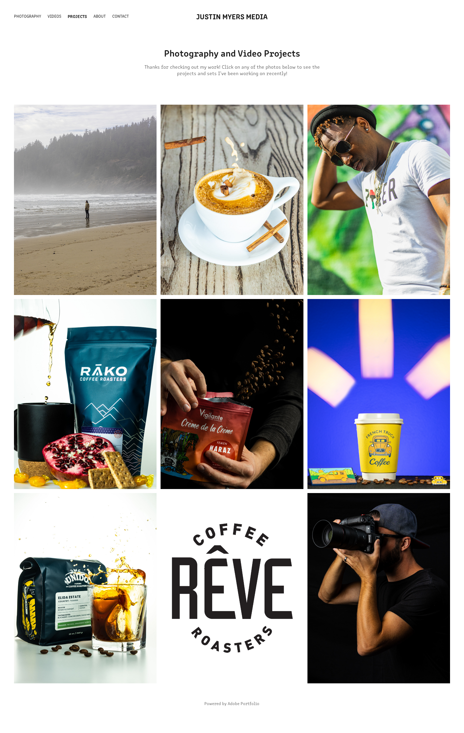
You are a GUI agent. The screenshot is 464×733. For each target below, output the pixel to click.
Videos (54, 16)
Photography (27, 16)
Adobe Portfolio (243, 703)
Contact (120, 16)
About (99, 16)
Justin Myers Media (232, 16)
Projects (77, 16)
